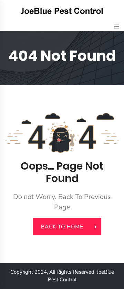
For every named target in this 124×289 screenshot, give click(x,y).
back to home (62, 226)
